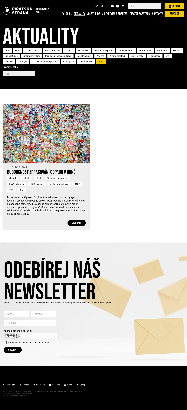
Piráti (17, 50)
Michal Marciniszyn (59, 184)
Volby (90, 14)
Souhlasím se (28, 342)
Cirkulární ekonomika (57, 178)
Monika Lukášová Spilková (58, 56)
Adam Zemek (145, 50)
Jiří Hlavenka (137, 56)
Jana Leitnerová (125, 50)
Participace (68, 61)
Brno (7, 50)
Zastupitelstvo (86, 61)
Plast (101, 61)
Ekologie (23, 61)
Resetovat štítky (10, 67)
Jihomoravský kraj (103, 50)
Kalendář (176, 6)
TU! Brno (177, 50)
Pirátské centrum (140, 14)
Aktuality (79, 14)
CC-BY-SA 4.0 (18, 391)
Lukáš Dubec (11, 56)
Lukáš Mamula (16, 184)
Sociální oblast (84, 56)
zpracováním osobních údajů (35, 342)
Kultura (68, 50)
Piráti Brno (162, 50)
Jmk (168, 56)
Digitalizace (154, 56)
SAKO (77, 184)
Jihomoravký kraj (31, 56)
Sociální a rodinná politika (44, 61)
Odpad (12, 178)
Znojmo (100, 56)
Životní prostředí (117, 56)
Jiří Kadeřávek (37, 184)
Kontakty (157, 14)
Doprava (9, 61)
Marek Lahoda (32, 50)
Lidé (97, 14)
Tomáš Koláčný (52, 50)
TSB (11, 190)
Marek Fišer (83, 50)
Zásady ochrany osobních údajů (15, 396)
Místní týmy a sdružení (115, 14)
